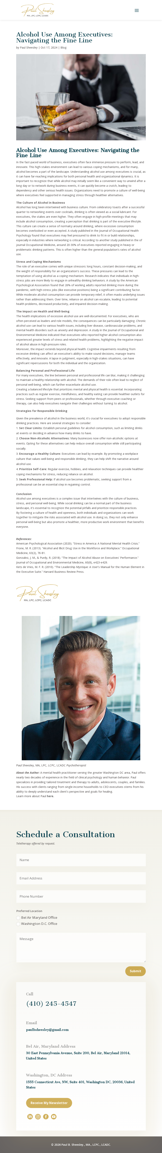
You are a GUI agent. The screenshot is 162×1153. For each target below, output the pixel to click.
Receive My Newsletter (49, 1103)
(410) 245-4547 (51, 1003)
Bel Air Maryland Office (39, 917)
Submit (135, 971)
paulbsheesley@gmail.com (47, 1030)
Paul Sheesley (29, 47)
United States (36, 1058)
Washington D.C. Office (39, 923)
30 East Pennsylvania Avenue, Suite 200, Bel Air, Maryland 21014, (78, 1053)
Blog (63, 47)
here (50, 796)
